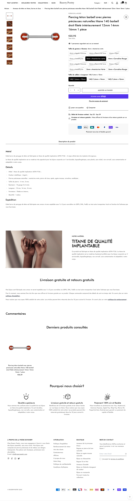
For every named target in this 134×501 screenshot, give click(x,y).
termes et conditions (117, 459)
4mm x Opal (114, 53)
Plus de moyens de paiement (98, 101)
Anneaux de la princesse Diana (85, 444)
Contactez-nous (58, 452)
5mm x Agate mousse (78, 64)
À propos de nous (59, 458)
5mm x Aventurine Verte (95, 69)
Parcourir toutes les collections (83, 476)
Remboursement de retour (61, 447)
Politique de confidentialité (62, 464)
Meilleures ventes (28, 3)
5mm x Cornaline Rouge (117, 69)
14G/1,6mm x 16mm (116, 79)
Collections (43, 3)
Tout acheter (12, 3)
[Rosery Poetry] (67, 3)
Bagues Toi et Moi (82, 461)
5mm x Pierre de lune (97, 64)
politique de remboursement (117, 299)
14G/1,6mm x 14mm (97, 79)
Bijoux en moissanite (83, 472)
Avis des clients (58, 449)
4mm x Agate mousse (78, 53)
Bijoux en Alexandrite (83, 459)
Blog (54, 3)
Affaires (56, 455)
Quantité (71, 85)
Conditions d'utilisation (60, 467)
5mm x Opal (114, 64)
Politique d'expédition (60, 444)
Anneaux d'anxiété (82, 464)
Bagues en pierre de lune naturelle (85, 449)
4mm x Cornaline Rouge (117, 58)
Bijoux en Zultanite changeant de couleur (86, 468)
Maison (6, 8)
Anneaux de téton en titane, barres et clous (27, 8)
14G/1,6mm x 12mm (78, 79)
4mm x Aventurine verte (95, 58)
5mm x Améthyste (76, 69)
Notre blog (57, 461)
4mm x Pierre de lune (97, 53)
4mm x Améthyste (76, 58)
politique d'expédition (13, 296)
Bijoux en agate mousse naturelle (84, 454)
